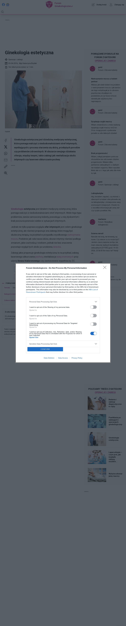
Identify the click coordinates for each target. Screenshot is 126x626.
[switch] (93, 307)
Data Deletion (49, 358)
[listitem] (63, 301)
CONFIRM (45, 349)
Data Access (63, 358)
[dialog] (63, 313)
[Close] (105, 268)
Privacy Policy (77, 358)
